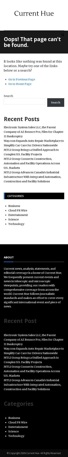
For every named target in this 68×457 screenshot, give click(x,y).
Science (13, 219)
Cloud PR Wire (17, 210)
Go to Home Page (19, 84)
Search (8, 96)
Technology (16, 224)
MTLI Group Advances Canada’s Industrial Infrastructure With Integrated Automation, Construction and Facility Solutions (32, 177)
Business (14, 206)
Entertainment (18, 215)
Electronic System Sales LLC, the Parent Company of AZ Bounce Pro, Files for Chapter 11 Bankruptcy (33, 132)
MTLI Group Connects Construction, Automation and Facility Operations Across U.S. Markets (32, 163)
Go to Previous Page (21, 79)
